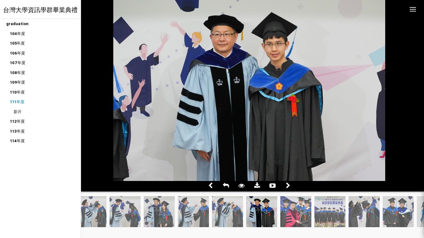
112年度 (17, 121)
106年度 (17, 53)
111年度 (17, 101)
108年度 (17, 72)
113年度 (17, 131)
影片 (18, 111)
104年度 (17, 33)
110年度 (17, 92)
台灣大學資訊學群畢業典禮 (40, 10)
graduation (17, 23)
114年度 (17, 140)
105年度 (17, 43)
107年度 (17, 62)
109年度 (17, 82)
